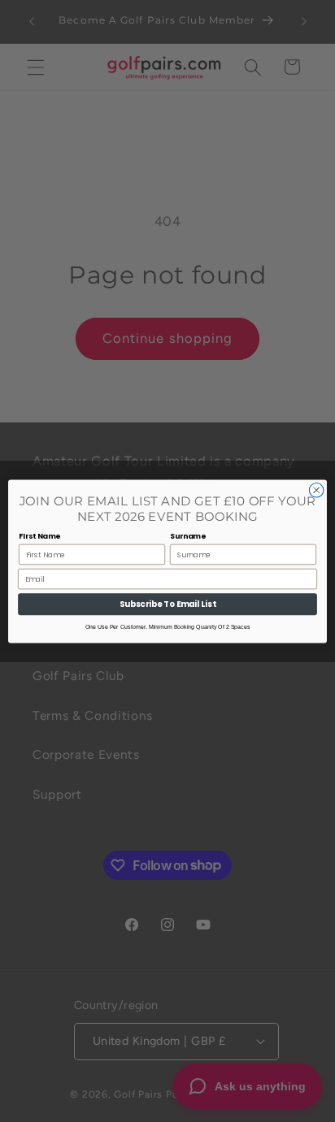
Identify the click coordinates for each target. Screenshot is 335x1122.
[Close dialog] (316, 490)
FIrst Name (39, 536)
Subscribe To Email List (168, 603)
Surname (188, 536)
